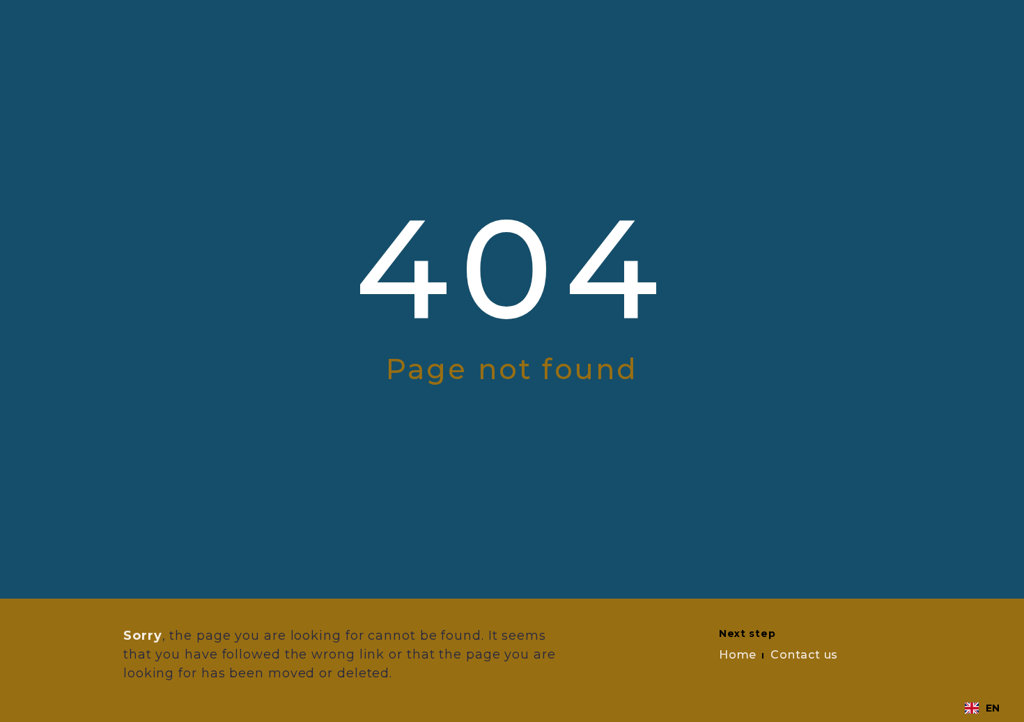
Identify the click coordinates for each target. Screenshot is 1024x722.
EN (993, 708)
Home (738, 654)
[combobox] (982, 708)
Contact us (804, 654)
